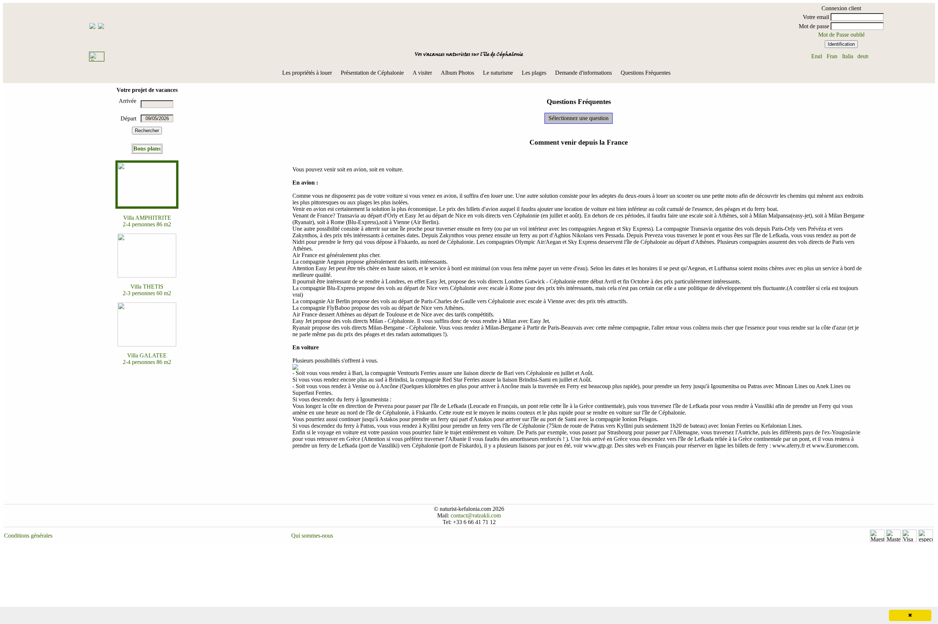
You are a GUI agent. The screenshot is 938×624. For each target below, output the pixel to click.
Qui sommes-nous (312, 535)
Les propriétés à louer (307, 73)
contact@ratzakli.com (476, 515)
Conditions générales (28, 535)
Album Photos (457, 73)
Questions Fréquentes (646, 73)
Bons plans (146, 148)
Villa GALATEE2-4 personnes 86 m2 (147, 358)
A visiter (422, 73)
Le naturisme (498, 73)
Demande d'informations (583, 73)
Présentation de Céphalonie (372, 73)
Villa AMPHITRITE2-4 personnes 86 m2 (147, 221)
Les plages (534, 73)
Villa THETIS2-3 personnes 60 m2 (147, 289)
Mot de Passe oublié (841, 34)
